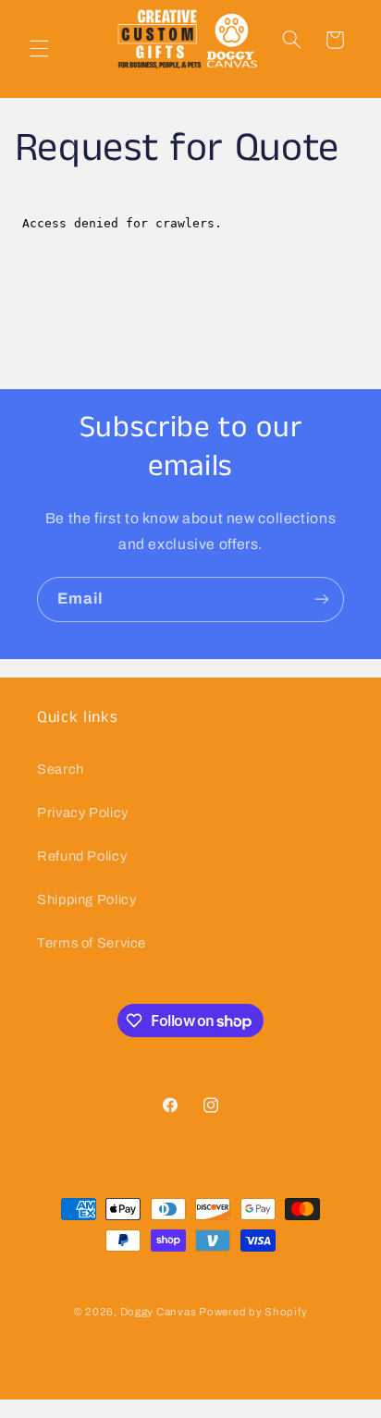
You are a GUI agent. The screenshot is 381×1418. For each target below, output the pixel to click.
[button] (39, 49)
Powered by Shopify (253, 1311)
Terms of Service (91, 942)
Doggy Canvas (158, 1311)
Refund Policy (82, 856)
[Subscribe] (322, 599)
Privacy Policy (83, 812)
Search (60, 769)
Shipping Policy (86, 899)
